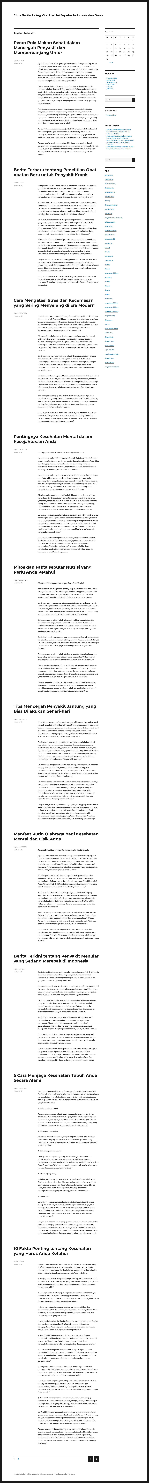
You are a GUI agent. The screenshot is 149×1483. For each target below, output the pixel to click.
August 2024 (111, 84)
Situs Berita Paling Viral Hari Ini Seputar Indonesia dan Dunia (58, 15)
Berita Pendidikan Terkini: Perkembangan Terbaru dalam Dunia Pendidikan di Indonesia (120, 142)
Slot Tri (107, 248)
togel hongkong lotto (112, 354)
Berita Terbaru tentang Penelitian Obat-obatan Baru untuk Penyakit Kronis (56, 172)
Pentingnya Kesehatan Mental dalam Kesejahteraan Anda (53, 439)
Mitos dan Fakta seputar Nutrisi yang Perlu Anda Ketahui (53, 570)
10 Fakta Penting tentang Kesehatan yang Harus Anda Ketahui (52, 1251)
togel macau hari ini (111, 328)
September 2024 (112, 82)
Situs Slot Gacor (110, 235)
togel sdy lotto (109, 345)
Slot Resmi (108, 277)
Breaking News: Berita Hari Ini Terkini (119, 130)
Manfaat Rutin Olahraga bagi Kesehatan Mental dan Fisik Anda (56, 836)
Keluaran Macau (110, 184)
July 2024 (110, 86)
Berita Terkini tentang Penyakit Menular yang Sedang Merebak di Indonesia (56, 958)
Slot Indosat (109, 175)
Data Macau (108, 333)
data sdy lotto (109, 337)
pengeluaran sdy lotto (112, 367)
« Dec (111, 63)
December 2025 (112, 78)
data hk (107, 290)
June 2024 (110, 89)
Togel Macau (109, 179)
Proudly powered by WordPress (65, 1474)
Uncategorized (111, 115)
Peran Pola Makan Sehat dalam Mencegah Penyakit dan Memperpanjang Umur (47, 47)
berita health (18, 63)
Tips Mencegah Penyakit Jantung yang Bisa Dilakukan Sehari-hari (55, 709)
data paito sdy (109, 362)
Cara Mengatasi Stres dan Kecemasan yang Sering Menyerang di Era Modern (54, 303)
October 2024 (111, 80)
